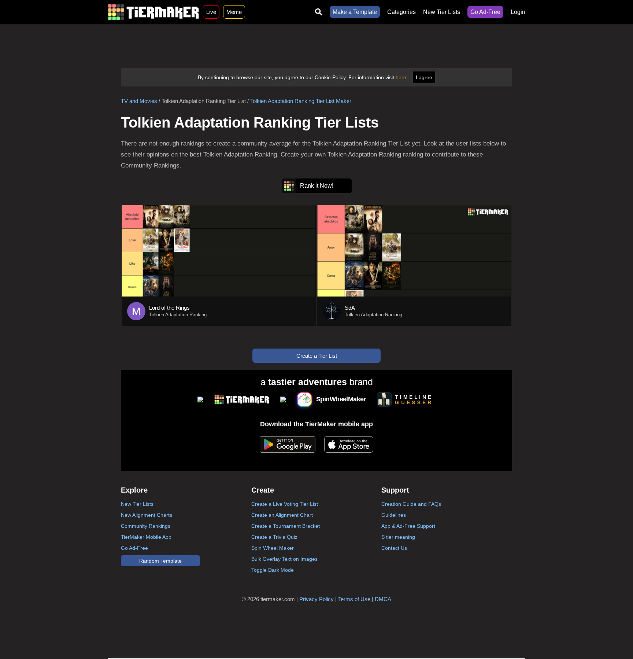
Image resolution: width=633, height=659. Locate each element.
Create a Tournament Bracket (285, 526)
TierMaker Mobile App (146, 537)
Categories (401, 12)
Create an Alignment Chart (282, 515)
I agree (424, 77)
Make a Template (355, 12)
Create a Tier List (316, 356)
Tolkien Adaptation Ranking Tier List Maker (300, 101)
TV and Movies (139, 101)
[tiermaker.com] (153, 12)
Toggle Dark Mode (272, 570)
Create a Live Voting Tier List (284, 504)
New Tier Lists (441, 12)
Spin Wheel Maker (272, 548)
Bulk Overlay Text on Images (284, 559)
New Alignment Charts (146, 515)
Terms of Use (354, 599)
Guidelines (393, 515)
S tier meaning (398, 537)
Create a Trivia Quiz (274, 537)
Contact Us (394, 548)
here (401, 77)
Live (211, 12)
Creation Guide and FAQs (411, 504)
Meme (234, 12)
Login (518, 12)
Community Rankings (145, 526)
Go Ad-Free (485, 12)
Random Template (160, 561)
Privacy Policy (316, 599)
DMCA (383, 599)
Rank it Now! (316, 186)
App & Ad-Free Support (408, 526)
